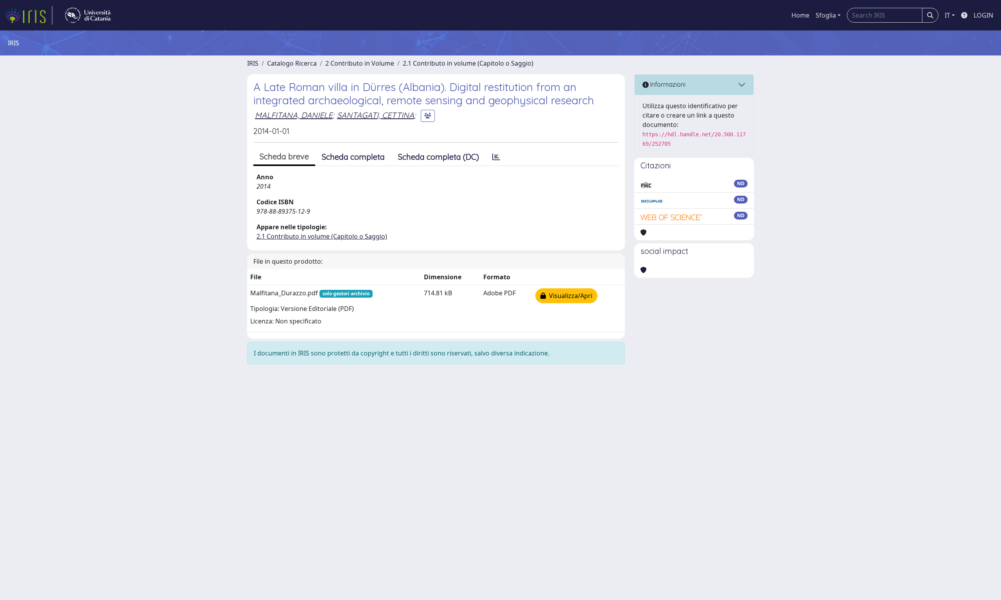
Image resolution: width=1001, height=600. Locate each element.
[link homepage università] (88, 15)
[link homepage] (28, 15)
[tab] (496, 157)
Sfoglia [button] (826, 15)
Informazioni (667, 84)
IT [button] (947, 15)
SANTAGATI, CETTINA (375, 115)
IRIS (252, 63)
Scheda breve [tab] (284, 156)
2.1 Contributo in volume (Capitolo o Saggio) (468, 63)
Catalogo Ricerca (292, 63)
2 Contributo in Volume (359, 63)
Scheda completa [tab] (353, 157)
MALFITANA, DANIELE (293, 115)
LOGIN (983, 15)
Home (800, 15)
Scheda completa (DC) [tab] (438, 157)
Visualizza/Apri (569, 295)
